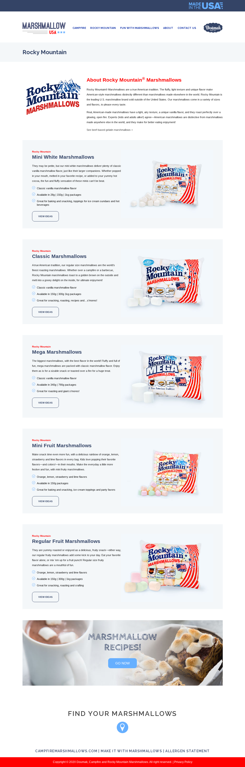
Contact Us (187, 28)
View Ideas (45, 216)
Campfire (79, 28)
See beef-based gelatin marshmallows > (110, 129)
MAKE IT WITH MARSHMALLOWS (131, 751)
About (168, 28)
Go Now (122, 663)
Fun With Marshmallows (139, 28)
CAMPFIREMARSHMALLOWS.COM (66, 751)
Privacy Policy (183, 762)
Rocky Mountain (103, 28)
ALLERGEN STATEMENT (187, 751)
